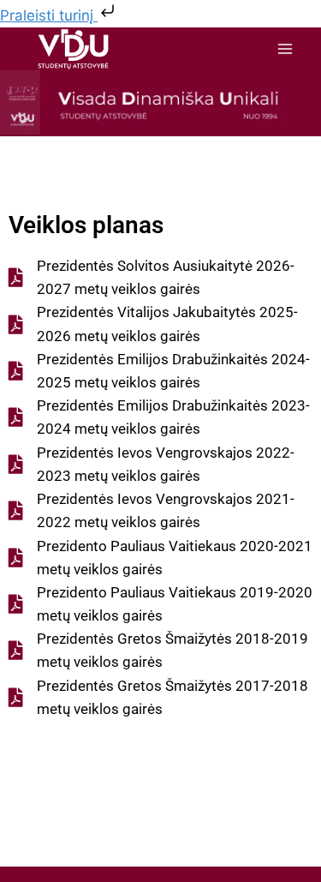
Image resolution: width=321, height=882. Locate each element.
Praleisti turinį (49, 15)
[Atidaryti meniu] (284, 49)
